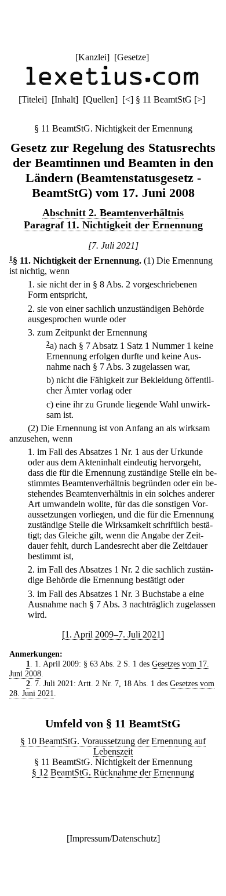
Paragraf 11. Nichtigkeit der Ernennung (113, 225)
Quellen (100, 99)
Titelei (32, 99)
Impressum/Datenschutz (113, 838)
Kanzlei (92, 57)
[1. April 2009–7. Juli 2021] (113, 634)
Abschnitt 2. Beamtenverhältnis (113, 212)
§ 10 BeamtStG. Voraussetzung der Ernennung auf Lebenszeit (113, 746)
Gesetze (131, 57)
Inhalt (64, 99)
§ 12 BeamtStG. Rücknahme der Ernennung (113, 772)
